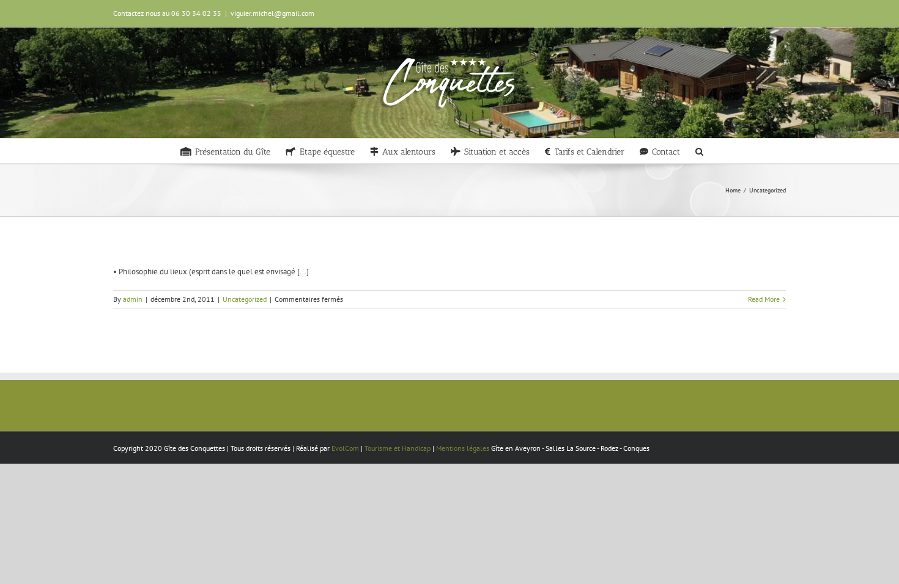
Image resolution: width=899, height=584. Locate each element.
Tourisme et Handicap (397, 448)
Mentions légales (462, 448)
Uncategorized (245, 299)
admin (132, 299)
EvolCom (345, 448)
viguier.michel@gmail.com (272, 13)
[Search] (699, 151)
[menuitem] (225, 151)
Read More (764, 299)
